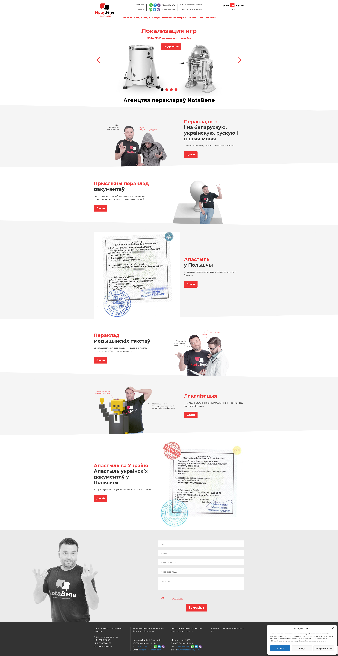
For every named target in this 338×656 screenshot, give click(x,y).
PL (224, 5)
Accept (280, 648)
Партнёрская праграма (174, 18)
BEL (232, 5)
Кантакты (211, 18)
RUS (233, 9)
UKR (242, 5)
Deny (302, 648)
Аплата (192, 18)
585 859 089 (168, 9)
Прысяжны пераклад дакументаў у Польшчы (108, 629)
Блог (200, 18)
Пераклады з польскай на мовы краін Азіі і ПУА (227, 629)
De (227, 5)
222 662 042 (168, 5)
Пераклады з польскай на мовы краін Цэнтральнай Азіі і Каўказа (186, 629)
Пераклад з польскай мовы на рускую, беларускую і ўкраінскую (149, 629)
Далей (191, 154)
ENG (238, 5)
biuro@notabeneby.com (191, 5)
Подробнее (171, 46)
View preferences (324, 648)
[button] (332, 628)
